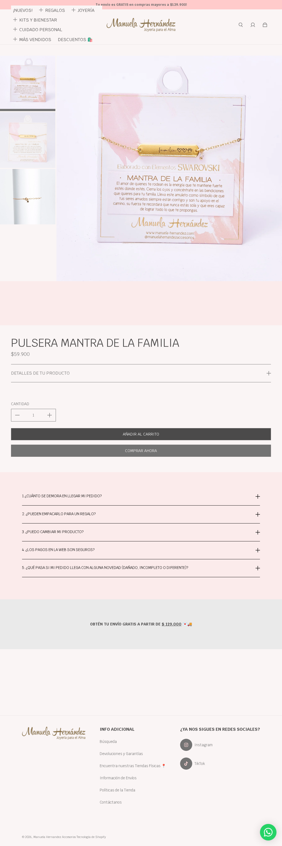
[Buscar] (241, 25)
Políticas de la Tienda (117, 790)
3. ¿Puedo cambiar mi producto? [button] (52, 531)
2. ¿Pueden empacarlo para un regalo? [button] (59, 513)
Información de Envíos (118, 777)
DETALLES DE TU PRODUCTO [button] (40, 373)
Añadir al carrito (141, 434)
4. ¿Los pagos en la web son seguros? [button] (58, 549)
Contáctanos (111, 802)
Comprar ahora (141, 450)
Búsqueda (108, 741)
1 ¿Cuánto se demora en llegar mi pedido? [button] (62, 496)
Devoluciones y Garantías (121, 753)
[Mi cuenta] (253, 25)
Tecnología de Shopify (91, 837)
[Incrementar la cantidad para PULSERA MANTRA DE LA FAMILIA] (50, 415)
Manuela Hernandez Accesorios (54, 837)
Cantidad (20, 403)
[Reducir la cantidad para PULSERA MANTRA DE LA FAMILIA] (17, 415)
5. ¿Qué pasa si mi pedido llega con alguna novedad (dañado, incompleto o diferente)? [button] (105, 567)
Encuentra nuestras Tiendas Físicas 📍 (133, 765)
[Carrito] (265, 25)
